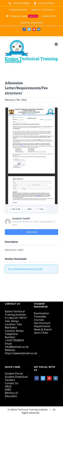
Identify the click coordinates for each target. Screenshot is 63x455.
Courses (39, 319)
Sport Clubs (41, 332)
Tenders (10, 380)
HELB (8, 386)
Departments (42, 326)
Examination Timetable (41, 315)
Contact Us (11, 383)
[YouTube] (49, 378)
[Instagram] (55, 378)
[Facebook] (36, 378)
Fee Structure (42, 323)
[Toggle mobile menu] (56, 44)
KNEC (8, 389)
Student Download (16, 376)
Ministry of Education (11, 394)
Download (31, 231)
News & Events (43, 329)
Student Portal (14, 373)
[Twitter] (43, 378)
